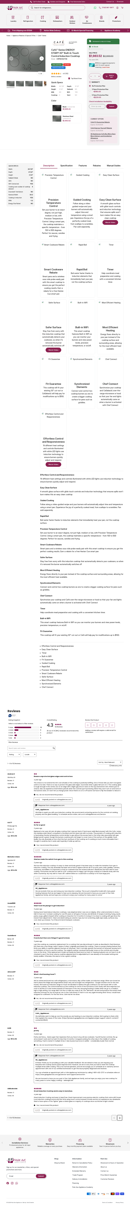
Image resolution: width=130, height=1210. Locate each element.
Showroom (120, 1)
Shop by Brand (59, 1163)
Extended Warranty (79, 1171)
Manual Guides (113, 165)
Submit (41, 1176)
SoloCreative (30, 1202)
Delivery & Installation (79, 1179)
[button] (122, 7)
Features (83, 165)
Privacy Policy (120, 1202)
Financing (75, 1183)
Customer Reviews (107, 1179)
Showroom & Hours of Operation (112, 1163)
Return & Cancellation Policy (82, 1163)
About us (104, 1167)
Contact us (104, 1171)
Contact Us (110, 1)
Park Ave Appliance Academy (82, 1187)
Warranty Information (79, 1167)
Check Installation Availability (100, 101)
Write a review (56, 77)
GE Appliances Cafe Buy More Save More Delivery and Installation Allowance (103, 136)
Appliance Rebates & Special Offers (24, 35)
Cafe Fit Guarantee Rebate (100, 122)
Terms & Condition (107, 1202)
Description (48, 165)
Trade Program (77, 1175)
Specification (66, 165)
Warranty (96, 82)
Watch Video (110, 222)
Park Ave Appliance (16, 1202)
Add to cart (111, 76)
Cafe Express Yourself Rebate (101, 128)
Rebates (97, 165)
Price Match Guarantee (109, 1175)
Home (8, 35)
